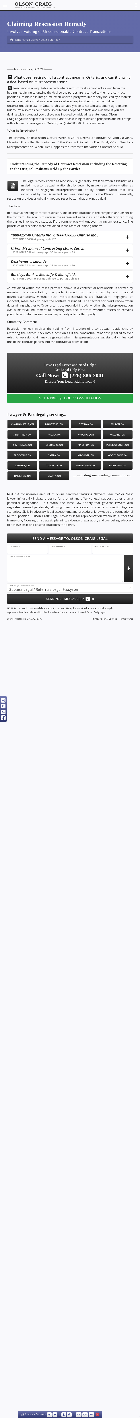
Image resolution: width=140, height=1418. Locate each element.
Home (17, 39)
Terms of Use (126, 618)
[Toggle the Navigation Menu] (5, 5)
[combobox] (70, 588)
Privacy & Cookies (104, 618)
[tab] (70, 237)
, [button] (54, 237)
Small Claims (30, 39)
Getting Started (49, 39)
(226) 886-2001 (74, 123)
